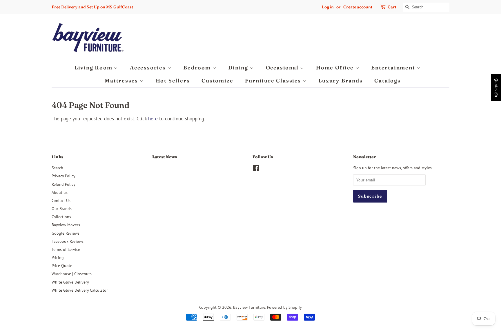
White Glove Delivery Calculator (80, 290)
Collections (61, 216)
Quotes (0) (496, 87)
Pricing (58, 257)
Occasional (283, 67)
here (153, 118)
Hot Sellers (173, 80)
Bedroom (197, 67)
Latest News (164, 156)
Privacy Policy (63, 176)
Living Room (94, 67)
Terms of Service (66, 249)
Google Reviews (65, 233)
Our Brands (62, 208)
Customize (217, 80)
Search (57, 167)
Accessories (149, 67)
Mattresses (122, 80)
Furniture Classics (273, 80)
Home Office (335, 67)
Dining (239, 67)
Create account (357, 7)
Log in (328, 7)
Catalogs (387, 80)
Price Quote (62, 265)
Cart (392, 7)
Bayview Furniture (249, 307)
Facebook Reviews (68, 241)
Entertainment (394, 67)
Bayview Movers (66, 224)
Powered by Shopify (284, 307)
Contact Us (61, 200)
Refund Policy (63, 184)
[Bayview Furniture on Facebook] (256, 169)
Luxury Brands (340, 80)
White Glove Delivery (70, 282)
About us (60, 192)
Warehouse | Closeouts (72, 273)
